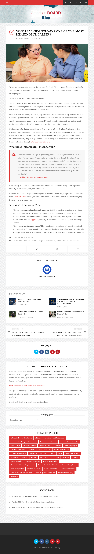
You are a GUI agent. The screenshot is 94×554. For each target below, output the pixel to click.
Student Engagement (33, 461)
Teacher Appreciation (50, 461)
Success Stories (27, 237)
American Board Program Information (24, 442)
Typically (34, 219)
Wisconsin (14, 477)
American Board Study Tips (69, 442)
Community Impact (70, 446)
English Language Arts (18, 453)
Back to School (15, 446)
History (52, 453)
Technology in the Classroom (45, 473)
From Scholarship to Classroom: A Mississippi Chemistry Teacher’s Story (70, 301)
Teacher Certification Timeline (48, 465)
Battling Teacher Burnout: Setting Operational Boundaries (35, 496)
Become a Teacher (23, 240)
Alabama (38, 438)
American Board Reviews (48, 442)
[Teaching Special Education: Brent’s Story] (12, 301)
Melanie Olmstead (24, 39)
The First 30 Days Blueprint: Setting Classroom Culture (33, 502)
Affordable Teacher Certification (21, 438)
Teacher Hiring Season (69, 465)
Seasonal (75, 457)
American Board (20, 197)
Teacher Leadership (34, 469)
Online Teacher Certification (49, 457)
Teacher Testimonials (70, 240)
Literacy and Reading (72, 453)
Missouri (25, 457)
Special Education (16, 461)
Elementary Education (61, 449)
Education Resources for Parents (40, 449)
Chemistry (57, 446)
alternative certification (40, 142)
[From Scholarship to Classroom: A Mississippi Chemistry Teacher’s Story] (52, 301)
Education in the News (18, 449)
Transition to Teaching (65, 473)
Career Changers (38, 240)
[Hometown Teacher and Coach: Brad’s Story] (12, 314)
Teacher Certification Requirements (23, 465)
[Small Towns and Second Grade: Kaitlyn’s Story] (52, 314)
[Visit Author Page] (47, 269)
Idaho (60, 453)
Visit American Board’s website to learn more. (27, 386)
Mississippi (14, 457)
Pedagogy (65, 457)
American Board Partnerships (55, 438)
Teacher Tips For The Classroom (21, 473)
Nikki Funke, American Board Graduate (34, 177)
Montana (34, 457)
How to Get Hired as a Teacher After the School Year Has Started (37, 507)
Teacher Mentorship (50, 469)
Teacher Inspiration (53, 240)
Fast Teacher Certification (37, 453)
